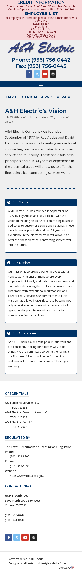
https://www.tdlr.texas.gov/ (27, 476)
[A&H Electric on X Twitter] (37, 74)
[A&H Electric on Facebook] (29, 74)
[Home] (41, 48)
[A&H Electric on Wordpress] (53, 74)
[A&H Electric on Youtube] (45, 74)
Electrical (44, 117)
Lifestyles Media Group (53, 563)
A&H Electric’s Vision (36, 110)
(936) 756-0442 (50, 60)
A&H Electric (30, 117)
